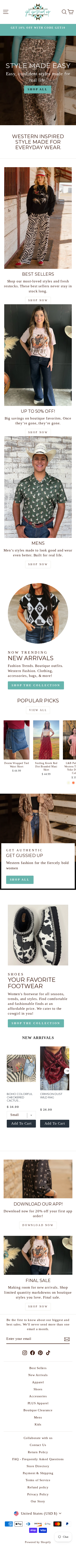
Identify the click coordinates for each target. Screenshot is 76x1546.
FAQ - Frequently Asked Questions (38, 1459)
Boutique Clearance (38, 1410)
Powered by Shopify (38, 1542)
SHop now (38, 300)
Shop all (20, 879)
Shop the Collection (36, 685)
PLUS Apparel (38, 1403)
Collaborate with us (38, 1438)
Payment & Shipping (38, 1473)
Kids (38, 1424)
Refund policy (38, 1487)
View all (38, 710)
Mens (38, 1417)
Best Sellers (38, 1368)
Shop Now (38, 1306)
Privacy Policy (38, 1494)
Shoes (38, 1389)
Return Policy (38, 1452)
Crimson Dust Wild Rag (51, 1095)
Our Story (38, 1501)
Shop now (38, 432)
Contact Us (38, 1445)
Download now (37, 1225)
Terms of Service (38, 1480)
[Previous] (9, 1071)
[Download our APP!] (38, 1179)
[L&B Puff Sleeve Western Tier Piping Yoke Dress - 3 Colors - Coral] (73, 782)
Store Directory (38, 1466)
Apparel (38, 1382)
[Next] (67, 1071)
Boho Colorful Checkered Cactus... (20, 1097)
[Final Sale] (38, 1255)
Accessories (38, 1396)
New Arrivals (38, 1375)
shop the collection (36, 1023)
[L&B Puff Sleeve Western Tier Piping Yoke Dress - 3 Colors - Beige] (68, 782)
